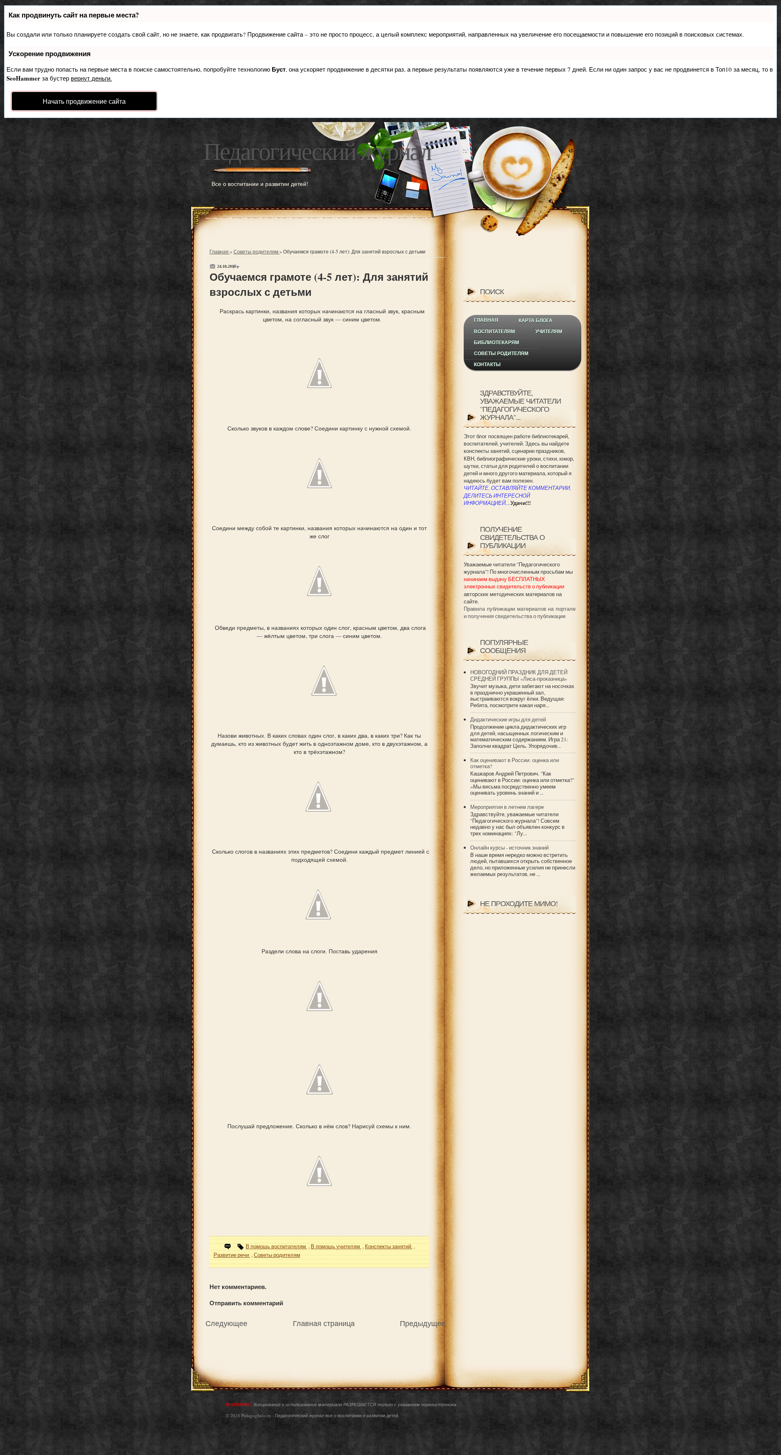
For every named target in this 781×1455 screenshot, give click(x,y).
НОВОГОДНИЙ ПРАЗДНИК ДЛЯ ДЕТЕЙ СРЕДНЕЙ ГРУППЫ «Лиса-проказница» (518, 675)
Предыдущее (422, 1323)
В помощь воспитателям (276, 1246)
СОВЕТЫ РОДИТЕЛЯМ (501, 353)
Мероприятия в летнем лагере (507, 807)
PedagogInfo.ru (256, 1415)
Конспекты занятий (388, 1246)
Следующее (226, 1323)
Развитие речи (232, 1254)
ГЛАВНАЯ (486, 320)
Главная (219, 251)
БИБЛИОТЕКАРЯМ (496, 342)
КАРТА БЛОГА (535, 320)
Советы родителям (256, 251)
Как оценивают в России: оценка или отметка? (514, 763)
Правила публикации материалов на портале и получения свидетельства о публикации (520, 612)
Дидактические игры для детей (508, 719)
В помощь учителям (336, 1246)
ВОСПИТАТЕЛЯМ (494, 331)
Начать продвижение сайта (84, 101)
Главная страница (324, 1323)
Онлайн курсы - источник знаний (509, 847)
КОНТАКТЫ (487, 364)
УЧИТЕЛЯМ (548, 331)
